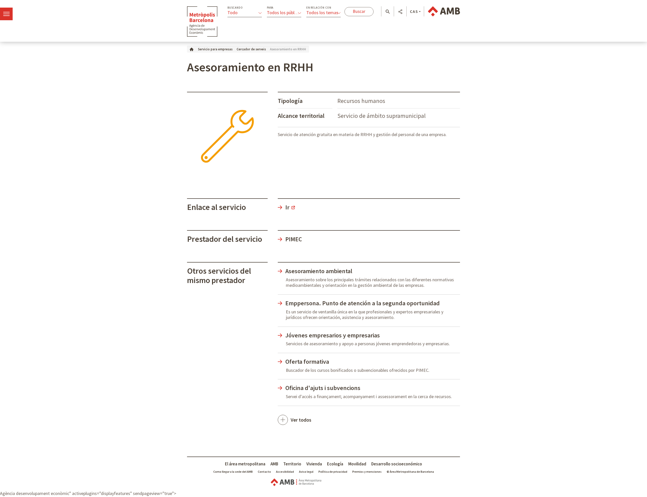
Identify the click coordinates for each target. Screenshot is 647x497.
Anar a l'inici (202, 21)
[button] (387, 11)
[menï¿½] (6, 14)
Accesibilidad (285, 471)
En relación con (318, 7)
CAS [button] (414, 11)
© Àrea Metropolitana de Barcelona (410, 471)
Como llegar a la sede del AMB (233, 471)
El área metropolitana (245, 464)
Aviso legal (306, 471)
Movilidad (357, 464)
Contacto (264, 471)
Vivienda (314, 464)
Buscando (235, 7)
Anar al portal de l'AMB (444, 11)
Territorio (292, 464)
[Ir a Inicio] (191, 49)
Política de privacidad (332, 471)
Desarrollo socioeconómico (396, 464)
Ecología (335, 464)
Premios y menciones (367, 471)
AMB (274, 464)
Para (270, 7)
